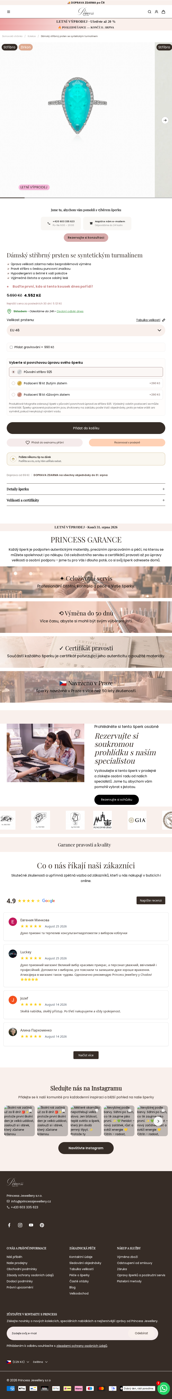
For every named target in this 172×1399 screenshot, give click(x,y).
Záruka (122, 1269)
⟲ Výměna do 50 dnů (86, 613)
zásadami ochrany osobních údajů (81, 1346)
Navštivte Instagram (86, 1148)
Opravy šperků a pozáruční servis (141, 1275)
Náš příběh (14, 1257)
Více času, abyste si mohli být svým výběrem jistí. (86, 621)
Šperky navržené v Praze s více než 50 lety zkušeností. (86, 690)
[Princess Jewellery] (86, 11)
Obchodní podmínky (22, 1269)
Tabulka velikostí (81, 1269)
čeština (38, 1362)
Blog (72, 1287)
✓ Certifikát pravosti (86, 648)
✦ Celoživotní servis (86, 578)
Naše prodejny (17, 1263)
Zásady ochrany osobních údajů (30, 1275)
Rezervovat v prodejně (127, 442)
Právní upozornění (20, 1287)
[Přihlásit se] (156, 12)
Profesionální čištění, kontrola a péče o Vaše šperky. (86, 586)
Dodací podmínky (20, 1281)
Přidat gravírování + (34, 347)
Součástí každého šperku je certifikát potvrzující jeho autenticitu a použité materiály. (86, 656)
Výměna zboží (127, 1257)
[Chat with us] (163, 1388)
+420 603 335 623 (24, 1207)
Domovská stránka (12, 36)
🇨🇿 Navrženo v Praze (86, 683)
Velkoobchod (79, 1293)
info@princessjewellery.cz (31, 1201)
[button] (8, 12)
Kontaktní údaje (81, 1257)
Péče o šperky (79, 1275)
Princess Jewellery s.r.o (34, 1380)
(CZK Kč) (19, 1362)
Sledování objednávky (85, 1263)
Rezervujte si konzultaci (86, 237)
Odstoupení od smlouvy (134, 1263)
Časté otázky (79, 1281)
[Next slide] (165, 120)
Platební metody (129, 1281)
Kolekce (32, 36)
